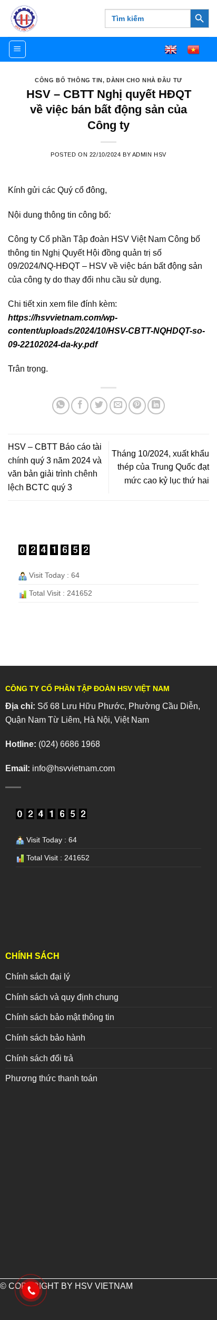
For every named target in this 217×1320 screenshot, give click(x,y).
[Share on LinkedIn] (156, 405)
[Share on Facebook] (79, 405)
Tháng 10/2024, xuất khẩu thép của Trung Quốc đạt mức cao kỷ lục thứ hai (160, 467)
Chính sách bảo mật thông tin (59, 1017)
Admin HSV (149, 154)
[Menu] (17, 49)
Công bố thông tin (69, 80)
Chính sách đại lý (37, 976)
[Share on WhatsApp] (61, 405)
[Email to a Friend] (118, 405)
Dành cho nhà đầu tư (144, 80)
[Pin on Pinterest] (137, 405)
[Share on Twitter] (98, 405)
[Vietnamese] (198, 49)
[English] (175, 49)
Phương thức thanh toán (51, 1078)
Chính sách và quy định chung (62, 997)
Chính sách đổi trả (39, 1058)
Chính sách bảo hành (45, 1037)
